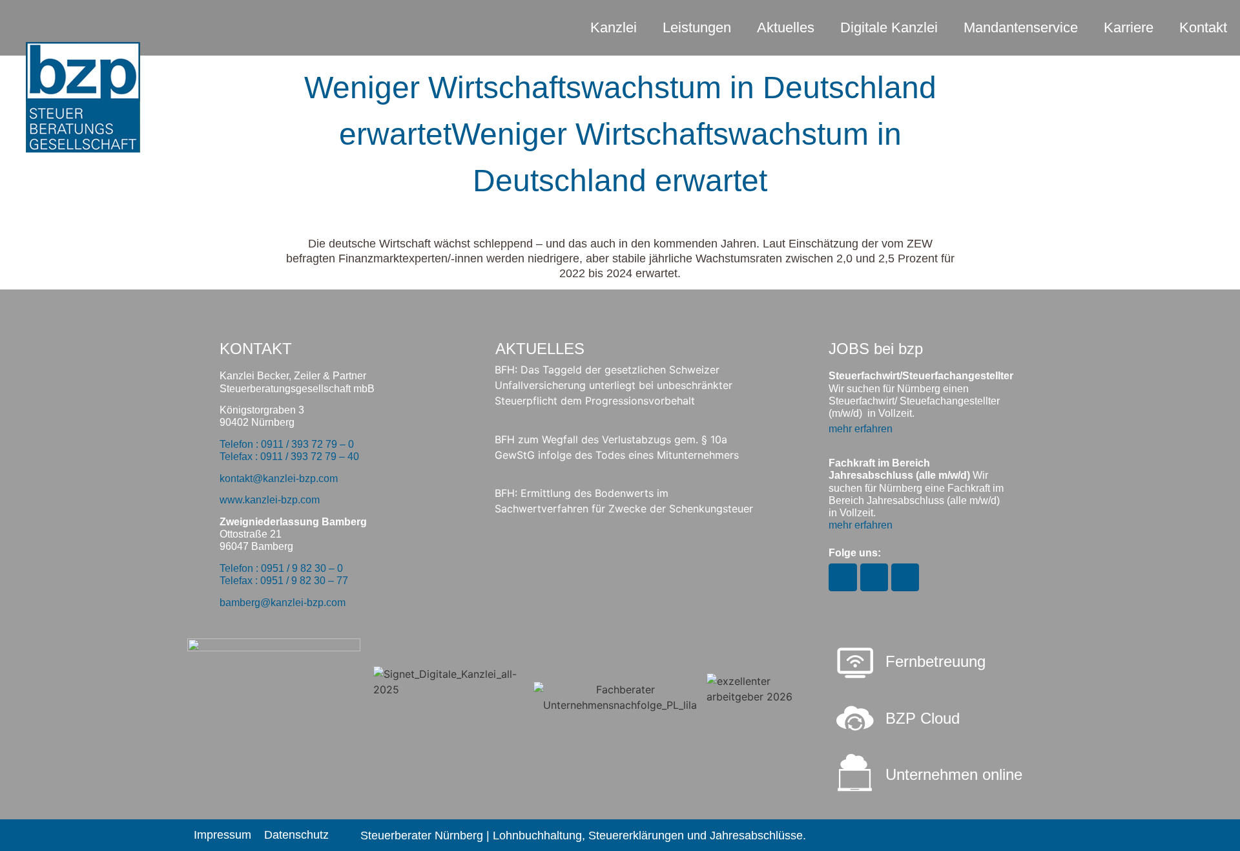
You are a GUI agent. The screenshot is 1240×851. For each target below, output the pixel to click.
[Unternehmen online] (855, 772)
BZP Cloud (922, 718)
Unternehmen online (953, 774)
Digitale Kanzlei (889, 27)
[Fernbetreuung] (855, 664)
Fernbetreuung (935, 661)
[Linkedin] (905, 577)
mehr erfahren (861, 428)
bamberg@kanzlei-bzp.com (283, 602)
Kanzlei (613, 27)
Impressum (222, 834)
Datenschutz (296, 834)
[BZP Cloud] (855, 718)
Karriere (1128, 27)
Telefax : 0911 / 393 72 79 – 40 (289, 456)
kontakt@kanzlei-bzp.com (279, 478)
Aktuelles (785, 27)
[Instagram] (842, 577)
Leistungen (697, 27)
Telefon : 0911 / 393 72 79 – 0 (287, 444)
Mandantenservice (1021, 27)
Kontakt (1203, 27)
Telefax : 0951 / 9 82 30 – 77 (284, 580)
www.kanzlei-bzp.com (270, 499)
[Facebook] (874, 577)
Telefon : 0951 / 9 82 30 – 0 (281, 568)
